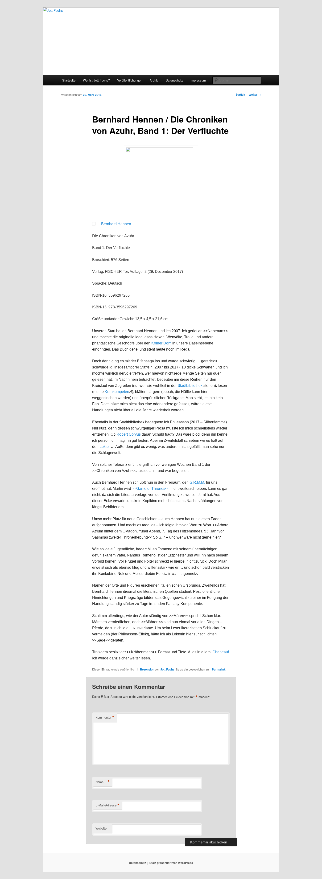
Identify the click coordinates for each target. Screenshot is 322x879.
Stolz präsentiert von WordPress (171, 863)
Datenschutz (174, 80)
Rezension (147, 669)
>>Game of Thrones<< (150, 489)
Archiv (154, 80)
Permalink (219, 669)
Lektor (104, 447)
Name (102, 782)
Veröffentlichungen (129, 80)
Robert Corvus (128, 434)
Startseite (68, 80)
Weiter (255, 94)
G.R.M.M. (197, 482)
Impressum (198, 80)
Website (101, 828)
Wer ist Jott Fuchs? (96, 80)
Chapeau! (220, 652)
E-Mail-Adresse (107, 805)
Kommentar (104, 717)
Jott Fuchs (167, 669)
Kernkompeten (117, 392)
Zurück (238, 94)
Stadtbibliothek (190, 386)
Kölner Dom (161, 343)
